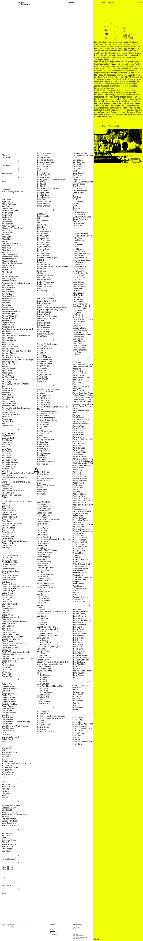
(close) (139, 2)
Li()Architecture (24, 4)
